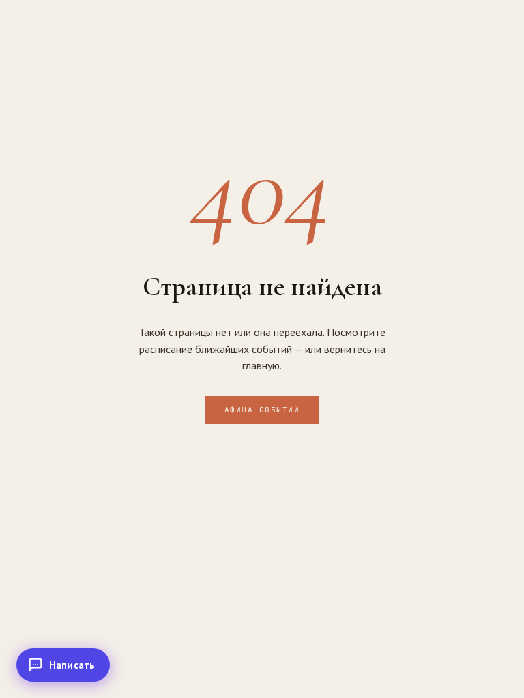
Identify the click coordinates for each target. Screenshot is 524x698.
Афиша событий (262, 409)
